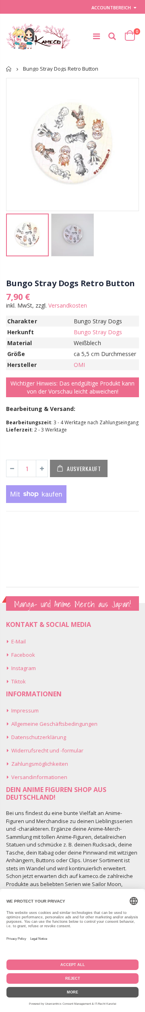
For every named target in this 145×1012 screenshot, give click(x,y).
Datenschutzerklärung (38, 737)
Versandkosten (67, 305)
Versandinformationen (39, 777)
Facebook (23, 654)
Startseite (9, 68)
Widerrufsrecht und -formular (47, 750)
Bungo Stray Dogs (98, 332)
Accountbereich (111, 7)
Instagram (23, 668)
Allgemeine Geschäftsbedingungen (54, 723)
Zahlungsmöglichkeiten (39, 763)
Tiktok (18, 681)
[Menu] (96, 36)
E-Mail (18, 641)
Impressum (25, 710)
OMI (79, 365)
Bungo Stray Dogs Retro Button (70, 283)
